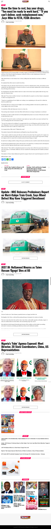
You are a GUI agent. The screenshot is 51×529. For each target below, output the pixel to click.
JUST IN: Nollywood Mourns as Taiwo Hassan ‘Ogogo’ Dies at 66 (15, 447)
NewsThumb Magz (10, 22)
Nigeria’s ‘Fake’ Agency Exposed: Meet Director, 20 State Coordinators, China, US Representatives (22, 450)
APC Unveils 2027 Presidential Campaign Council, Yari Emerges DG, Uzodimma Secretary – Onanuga (23, 454)
